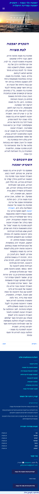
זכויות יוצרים (33, 403)
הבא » (4, 344)
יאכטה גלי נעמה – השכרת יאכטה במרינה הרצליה (23, 4)
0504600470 (27, 462)
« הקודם (34, 344)
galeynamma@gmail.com (29, 465)
